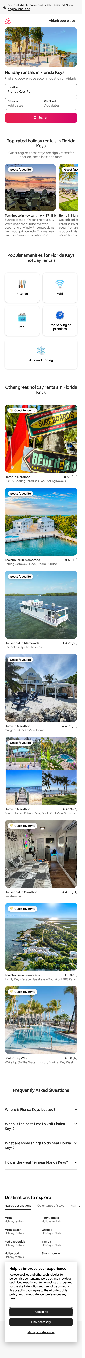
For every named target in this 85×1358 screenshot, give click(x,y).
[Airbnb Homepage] (8, 20)
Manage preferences (41, 1332)
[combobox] (41, 91)
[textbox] (23, 105)
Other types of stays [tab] (50, 1205)
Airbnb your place (62, 21)
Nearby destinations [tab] (18, 1205)
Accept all (41, 1312)
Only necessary (41, 1322)
